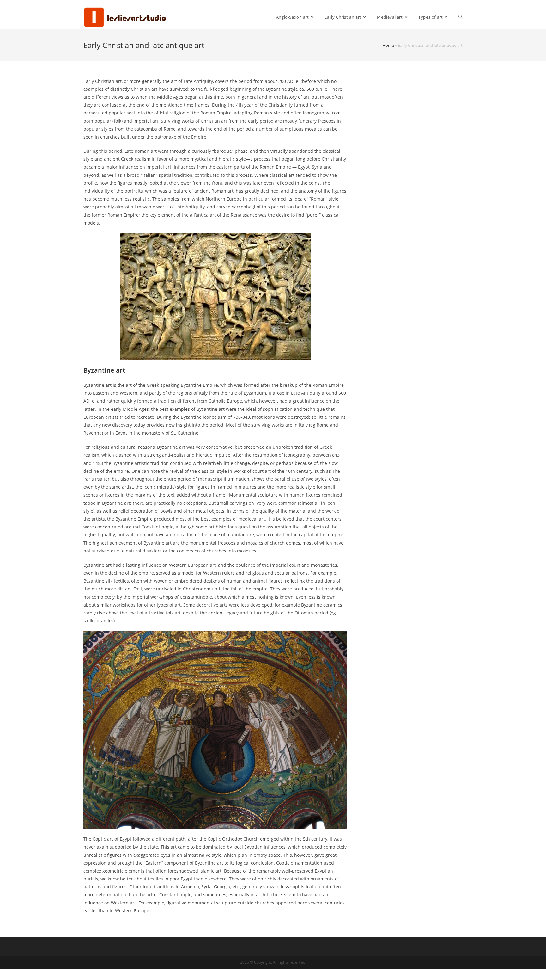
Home (388, 45)
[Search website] (460, 17)
